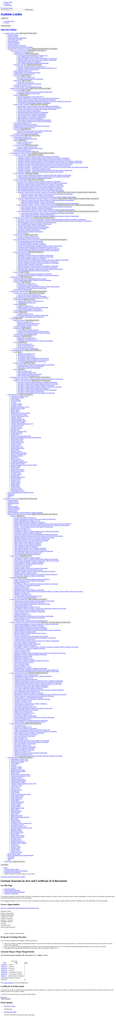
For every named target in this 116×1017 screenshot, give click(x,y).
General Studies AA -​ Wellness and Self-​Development (28, 563)
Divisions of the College (13, 854)
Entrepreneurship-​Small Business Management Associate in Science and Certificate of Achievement (44, 101)
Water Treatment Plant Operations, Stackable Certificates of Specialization (37, 211)
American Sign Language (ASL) (19, 396)
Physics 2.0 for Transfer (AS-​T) (26, 345)
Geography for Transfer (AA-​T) (22, 702)
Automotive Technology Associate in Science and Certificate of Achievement (38, 156)
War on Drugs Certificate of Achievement (25, 597)
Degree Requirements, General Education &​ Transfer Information (25, 512)
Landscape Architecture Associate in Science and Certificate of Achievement (38, 263)
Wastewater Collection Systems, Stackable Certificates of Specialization (37, 192)
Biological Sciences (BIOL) (18, 771)
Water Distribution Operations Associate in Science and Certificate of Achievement (40, 187)
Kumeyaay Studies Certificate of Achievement (30, 148)
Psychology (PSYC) (16, 474)
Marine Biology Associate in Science (27, 325)
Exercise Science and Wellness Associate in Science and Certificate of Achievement (36, 560)
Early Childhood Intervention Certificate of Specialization (33, 63)
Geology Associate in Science (22, 650)
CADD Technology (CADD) (19, 414)
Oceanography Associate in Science (23, 662)
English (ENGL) (15, 434)
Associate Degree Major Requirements (14, 892)
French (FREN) (15, 800)
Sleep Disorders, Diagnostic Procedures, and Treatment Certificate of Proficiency (36, 574)
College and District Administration (16, 38)
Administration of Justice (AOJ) (19, 759)
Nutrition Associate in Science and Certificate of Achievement (30, 568)
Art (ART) (14, 402)
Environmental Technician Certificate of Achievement (32, 244)
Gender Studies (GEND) (17, 442)
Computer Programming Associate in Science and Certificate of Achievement (35, 637)
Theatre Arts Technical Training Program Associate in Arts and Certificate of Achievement (38, 756)
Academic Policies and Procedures (16, 45)
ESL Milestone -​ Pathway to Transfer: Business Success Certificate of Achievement (36, 531)
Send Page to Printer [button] (9, 1006)
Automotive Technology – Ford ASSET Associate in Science (34, 168)
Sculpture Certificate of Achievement (24, 749)
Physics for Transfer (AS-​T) (25, 344)
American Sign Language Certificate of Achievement (32, 296)
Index (9, 497)
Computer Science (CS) (17, 425)
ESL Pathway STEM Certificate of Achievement (31, 391)
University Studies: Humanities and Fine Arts (26, 151)
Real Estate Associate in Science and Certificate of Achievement (35, 131)
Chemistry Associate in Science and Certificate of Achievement (31, 636)
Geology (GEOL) (15, 445)
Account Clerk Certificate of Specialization (29, 110)
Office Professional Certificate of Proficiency (26, 546)
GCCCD (6, 22)
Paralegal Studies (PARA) (18, 463)
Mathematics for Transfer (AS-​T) (26, 337)
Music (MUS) (14, 457)
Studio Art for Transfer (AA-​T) (22, 751)
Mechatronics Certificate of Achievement (29, 238)
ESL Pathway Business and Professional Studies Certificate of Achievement (38, 384)
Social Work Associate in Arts (26, 82)
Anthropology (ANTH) (17, 398)
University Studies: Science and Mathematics (26, 348)
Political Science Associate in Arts (23, 711)
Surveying (17, 272)
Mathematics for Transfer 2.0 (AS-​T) (24, 659)
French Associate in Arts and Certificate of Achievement (29, 610)
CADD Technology (19, 173)
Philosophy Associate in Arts (22, 593)
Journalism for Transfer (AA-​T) (22, 614)
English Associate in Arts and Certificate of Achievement (33, 307)
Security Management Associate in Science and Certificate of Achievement (34, 717)
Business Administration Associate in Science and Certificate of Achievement (38, 98)
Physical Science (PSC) (17, 832)
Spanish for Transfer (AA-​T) (25, 314)
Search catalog (4, 9)
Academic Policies (12, 511)
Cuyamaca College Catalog (11, 33)
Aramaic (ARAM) (16, 401)
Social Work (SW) (16, 478)
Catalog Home (8, 5)
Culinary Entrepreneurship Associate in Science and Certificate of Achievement (35, 731)
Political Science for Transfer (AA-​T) (24, 74)
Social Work (17, 80)
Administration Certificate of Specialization (29, 61)
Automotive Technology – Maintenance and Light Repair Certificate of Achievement (40, 172)
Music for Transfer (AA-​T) (25, 371)
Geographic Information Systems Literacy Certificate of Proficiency (32, 699)
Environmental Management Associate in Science (31, 243)
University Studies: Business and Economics (26, 134)
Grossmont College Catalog (11, 498)
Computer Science (19, 234)
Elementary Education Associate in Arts (28, 69)
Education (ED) (15, 430)
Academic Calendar (12, 36)
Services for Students (13, 44)
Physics (16, 342)
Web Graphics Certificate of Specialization (29, 367)
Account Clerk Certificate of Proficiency (25, 517)
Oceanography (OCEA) (17, 460)
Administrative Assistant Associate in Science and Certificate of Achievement (38, 106)
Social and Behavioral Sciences (19, 673)
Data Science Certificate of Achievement (25, 642)
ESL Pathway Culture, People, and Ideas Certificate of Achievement (36, 385)
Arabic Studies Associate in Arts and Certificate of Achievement (31, 298)
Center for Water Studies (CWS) (19, 416)
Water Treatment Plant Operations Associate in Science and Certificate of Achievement (41, 190)
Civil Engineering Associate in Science (28, 330)
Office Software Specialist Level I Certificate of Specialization (34, 120)
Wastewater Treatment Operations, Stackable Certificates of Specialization (37, 198)
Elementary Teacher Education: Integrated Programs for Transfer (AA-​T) (37, 68)
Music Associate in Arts (20, 737)
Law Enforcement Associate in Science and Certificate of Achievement (33, 708)
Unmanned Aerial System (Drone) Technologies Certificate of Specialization (38, 275)
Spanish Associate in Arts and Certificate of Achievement (33, 315)
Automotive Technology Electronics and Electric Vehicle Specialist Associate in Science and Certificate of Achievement (50, 161)
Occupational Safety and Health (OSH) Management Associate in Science (37, 247)
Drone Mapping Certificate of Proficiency (25, 645)
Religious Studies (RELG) (18, 477)
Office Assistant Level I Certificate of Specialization (31, 115)
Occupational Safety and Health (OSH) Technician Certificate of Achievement (39, 249)
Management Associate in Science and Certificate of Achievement (32, 126)
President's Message (12, 500)
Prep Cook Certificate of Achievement (24, 748)
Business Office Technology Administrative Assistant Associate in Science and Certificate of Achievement (42, 523)
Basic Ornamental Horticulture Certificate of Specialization (33, 270)
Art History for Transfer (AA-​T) (26, 353)
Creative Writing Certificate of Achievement (29, 309)
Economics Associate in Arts (22, 528)
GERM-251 (4, 974)
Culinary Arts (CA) (16, 786)
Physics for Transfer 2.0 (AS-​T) (22, 667)
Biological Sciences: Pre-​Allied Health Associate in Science (30, 278)
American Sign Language (21, 293)
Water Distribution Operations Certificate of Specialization (36, 208)
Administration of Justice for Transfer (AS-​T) (26, 674)
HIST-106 (3, 976)
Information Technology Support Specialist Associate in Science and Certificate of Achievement (40, 653)
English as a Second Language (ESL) (21, 436)
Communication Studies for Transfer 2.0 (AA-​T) (27, 607)
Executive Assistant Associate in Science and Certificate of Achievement (37, 109)
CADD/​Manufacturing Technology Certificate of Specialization (35, 178)
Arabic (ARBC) (15, 399)
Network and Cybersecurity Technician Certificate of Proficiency (31, 660)
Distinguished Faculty (13, 503)
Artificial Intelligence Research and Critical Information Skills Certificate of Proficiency (37, 630)
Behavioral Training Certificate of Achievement (30, 79)
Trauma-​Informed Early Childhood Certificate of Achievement (31, 720)
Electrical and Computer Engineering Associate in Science (33, 331)
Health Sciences (15, 277)
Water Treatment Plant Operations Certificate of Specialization (37, 214)
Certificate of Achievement (11, 893)
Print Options (4, 864)
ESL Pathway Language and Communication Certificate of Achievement (37, 390)
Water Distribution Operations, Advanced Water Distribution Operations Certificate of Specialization (48, 209)
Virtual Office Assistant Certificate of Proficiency (27, 554)
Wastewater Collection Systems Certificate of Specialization (37, 195)
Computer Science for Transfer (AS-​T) (28, 236)
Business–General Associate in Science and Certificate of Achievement (37, 100)
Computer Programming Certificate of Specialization (32, 225)
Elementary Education (20, 64)
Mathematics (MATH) (17, 456)
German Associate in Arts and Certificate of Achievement (29, 611)
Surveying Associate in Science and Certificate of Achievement (34, 274)
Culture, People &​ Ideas (17, 135)
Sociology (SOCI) (16, 482)
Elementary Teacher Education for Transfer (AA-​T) (31, 66)
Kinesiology (17, 282)
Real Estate (17, 129)
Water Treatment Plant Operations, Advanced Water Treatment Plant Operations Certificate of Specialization (50, 216)
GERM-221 (4, 970)
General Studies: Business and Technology (25, 124)
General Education (8, 982)
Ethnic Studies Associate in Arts (22, 71)
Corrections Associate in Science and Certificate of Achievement (31, 685)
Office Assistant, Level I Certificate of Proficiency (27, 543)
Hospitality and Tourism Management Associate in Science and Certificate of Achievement (38, 536)
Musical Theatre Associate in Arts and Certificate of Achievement (31, 740)
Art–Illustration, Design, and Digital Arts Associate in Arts (33, 360)
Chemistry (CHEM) (16, 417)
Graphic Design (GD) (17, 446)
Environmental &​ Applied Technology (21, 153)
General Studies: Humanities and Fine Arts (25, 138)
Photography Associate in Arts (22, 745)
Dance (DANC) (15, 788)
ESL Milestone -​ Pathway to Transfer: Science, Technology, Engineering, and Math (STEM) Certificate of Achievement (46, 647)
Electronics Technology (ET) (18, 431)
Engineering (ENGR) (16, 433)
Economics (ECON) (16, 428)
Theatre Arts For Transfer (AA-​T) (23, 754)
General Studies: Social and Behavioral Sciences (27, 72)
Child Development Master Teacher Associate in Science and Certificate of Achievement (38, 682)
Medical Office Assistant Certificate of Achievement (28, 542)
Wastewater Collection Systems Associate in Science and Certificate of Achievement (40, 184)
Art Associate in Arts (19, 725)
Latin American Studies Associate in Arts (25, 706)
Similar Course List (23, 233)
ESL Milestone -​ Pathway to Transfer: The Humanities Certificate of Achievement (36, 584)
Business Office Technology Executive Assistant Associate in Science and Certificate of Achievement (41, 525)
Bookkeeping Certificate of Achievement (29, 93)
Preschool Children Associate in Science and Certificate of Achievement (37, 60)
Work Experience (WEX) (18, 491)
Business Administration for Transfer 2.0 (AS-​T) (27, 520)
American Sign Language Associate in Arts (29, 294)
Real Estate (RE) (15, 475)
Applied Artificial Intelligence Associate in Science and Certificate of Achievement (36, 624)
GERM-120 (4, 964)
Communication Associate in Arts (27, 302)
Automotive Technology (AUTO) (20, 407)
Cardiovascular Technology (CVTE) (20, 776)
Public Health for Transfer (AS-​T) (23, 289)
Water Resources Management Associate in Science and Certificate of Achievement (40, 189)
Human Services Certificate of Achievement (29, 83)
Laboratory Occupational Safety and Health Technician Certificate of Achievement (40, 246)
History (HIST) (15, 449)
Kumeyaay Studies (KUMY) (18, 454)
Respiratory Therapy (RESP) (18, 843)
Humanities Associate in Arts (22, 588)
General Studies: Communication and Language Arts (28, 310)
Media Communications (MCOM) (20, 817)
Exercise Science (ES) (17, 440)
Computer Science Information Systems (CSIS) (23, 783)
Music (16, 369)
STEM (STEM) (15, 486)
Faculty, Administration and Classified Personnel (20, 492)
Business (16, 95)
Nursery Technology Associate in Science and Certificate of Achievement (37, 267)
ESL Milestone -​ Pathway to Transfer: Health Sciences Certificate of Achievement (36, 559)
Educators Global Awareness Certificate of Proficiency (28, 693)
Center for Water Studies (20, 180)
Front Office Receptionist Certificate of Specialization (32, 114)
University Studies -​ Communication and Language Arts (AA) (31, 620)
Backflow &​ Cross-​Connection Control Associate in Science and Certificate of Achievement (42, 183)
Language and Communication (19, 291)
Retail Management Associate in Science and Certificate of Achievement (33, 551)
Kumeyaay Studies (19, 145)
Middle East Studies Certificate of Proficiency (26, 710)
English (16, 304)
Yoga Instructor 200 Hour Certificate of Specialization (32, 288)
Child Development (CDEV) (18, 420)
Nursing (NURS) (15, 820)
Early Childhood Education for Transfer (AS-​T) (30, 57)
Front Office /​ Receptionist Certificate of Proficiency (28, 533)
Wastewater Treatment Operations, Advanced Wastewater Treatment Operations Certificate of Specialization (50, 203)
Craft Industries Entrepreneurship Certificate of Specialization (34, 103)
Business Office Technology (21, 104)
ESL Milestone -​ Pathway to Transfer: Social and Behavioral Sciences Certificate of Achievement (40, 694)
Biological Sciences (19, 320)
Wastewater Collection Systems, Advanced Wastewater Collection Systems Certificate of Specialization (48, 197)
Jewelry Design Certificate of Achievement (25, 734)
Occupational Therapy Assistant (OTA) (21, 823)
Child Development (19, 54)
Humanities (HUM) (16, 451)
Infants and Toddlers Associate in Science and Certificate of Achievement (37, 58)
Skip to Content (8, 2)
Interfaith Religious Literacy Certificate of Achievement (29, 590)
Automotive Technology (20, 155)
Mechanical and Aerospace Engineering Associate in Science (34, 333)
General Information (12, 41)
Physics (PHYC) (15, 468)
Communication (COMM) (18, 422)
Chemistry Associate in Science (22, 326)
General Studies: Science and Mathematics (25, 334)
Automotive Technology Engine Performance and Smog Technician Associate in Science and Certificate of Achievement (50, 162)
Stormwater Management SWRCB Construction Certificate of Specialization (38, 250)
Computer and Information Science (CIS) (22, 423)
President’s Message (12, 35)
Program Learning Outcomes (12, 890)
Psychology (17, 75)
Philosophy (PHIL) (16, 466)
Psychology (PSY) (16, 472)
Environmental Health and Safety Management (26, 239)
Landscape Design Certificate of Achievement (30, 264)
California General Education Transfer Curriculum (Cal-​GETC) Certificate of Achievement (38, 379)
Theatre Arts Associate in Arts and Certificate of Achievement (30, 753)
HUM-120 (5, 977)
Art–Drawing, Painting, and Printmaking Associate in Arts (33, 358)
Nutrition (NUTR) (16, 459)
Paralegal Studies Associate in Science (24, 127)
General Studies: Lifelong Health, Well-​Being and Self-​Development (32, 280)
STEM (13, 318)
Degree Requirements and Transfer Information (20, 47)
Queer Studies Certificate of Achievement (25, 716)
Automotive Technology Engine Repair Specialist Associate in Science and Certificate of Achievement (45, 164)
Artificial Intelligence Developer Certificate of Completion (29, 627)
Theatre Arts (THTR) (16, 489)
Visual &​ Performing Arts (18, 350)
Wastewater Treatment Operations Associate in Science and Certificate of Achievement (41, 186)
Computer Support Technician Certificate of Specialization (33, 227)
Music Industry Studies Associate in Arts (28, 375)
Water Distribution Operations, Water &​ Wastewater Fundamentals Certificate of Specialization (46, 206)
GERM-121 (4, 966)
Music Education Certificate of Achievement (29, 374)
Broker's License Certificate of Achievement (29, 132)
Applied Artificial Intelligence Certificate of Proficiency (29, 625)
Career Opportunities (9, 889)
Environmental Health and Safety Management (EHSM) (26, 437)
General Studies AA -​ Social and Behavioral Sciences (28, 697)
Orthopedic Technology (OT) (19, 826)
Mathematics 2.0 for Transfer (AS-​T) (27, 339)
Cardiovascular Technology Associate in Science (27, 557)
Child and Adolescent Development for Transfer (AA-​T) (33, 55)
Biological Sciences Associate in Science (28, 323)
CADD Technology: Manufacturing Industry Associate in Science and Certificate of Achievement (44, 176)
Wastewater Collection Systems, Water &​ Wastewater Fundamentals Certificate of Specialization (47, 194)
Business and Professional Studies (20, 88)
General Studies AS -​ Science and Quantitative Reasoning (29, 648)
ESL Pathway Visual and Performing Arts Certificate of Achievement (36, 393)
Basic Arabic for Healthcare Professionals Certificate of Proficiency (32, 604)
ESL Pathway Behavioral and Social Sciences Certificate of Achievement (37, 382)
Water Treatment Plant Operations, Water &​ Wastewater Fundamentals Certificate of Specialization (47, 213)
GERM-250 (4, 972)
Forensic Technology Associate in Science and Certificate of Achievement (34, 696)
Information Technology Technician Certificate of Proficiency (30, 654)
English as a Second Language (22, 380)
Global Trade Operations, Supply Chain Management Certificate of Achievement (36, 534)
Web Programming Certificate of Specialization (30, 231)
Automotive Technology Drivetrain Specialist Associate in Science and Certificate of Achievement (44, 159)
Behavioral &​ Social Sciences (19, 50)
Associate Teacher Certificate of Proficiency (26, 679)
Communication (18, 299)
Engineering (17, 328)
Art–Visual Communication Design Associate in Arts (32, 361)
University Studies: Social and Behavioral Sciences (28, 87)
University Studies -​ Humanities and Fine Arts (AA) (28, 596)
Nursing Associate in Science (22, 566)
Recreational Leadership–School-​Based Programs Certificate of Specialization (38, 286)
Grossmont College (9, 21)
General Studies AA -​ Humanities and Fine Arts (27, 585)
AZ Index (6, 3)
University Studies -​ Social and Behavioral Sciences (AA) (29, 722)
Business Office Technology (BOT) (20, 413)
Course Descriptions (12, 394)
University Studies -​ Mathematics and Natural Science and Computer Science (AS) (36, 670)
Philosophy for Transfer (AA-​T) (22, 150)
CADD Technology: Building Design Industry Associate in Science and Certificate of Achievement (44, 175)
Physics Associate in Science (25, 347)
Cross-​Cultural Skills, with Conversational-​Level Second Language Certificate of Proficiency (39, 690)
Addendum (10, 495)
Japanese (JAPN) (15, 812)
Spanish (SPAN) (15, 483)
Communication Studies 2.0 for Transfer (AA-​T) (31, 301)
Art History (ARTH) (16, 404)
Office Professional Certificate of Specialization (30, 118)
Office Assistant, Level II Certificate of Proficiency (27, 545)
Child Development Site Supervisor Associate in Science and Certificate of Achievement (38, 684)
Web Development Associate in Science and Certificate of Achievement (37, 222)
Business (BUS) (15, 411)
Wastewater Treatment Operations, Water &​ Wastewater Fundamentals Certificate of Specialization (47, 200)
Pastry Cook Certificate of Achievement (25, 743)
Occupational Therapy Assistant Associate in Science (28, 570)
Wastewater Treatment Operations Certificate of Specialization (37, 202)
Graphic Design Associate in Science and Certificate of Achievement (36, 364)
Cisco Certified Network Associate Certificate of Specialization (34, 224)
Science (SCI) (14, 844)
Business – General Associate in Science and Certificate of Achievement (33, 527)
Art (15, 352)
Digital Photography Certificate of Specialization (31, 366)
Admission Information (13, 42)
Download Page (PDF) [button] (10, 1012)
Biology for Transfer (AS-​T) (25, 322)
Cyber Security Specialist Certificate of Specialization (32, 228)
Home (5, 867)
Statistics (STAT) (15, 485)
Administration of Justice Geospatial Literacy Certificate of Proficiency (33, 676)
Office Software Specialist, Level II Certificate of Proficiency (30, 549)
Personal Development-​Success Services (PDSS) (24, 465)
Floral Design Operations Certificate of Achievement (32, 258)
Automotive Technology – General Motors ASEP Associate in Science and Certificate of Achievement (45, 170)
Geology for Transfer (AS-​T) (22, 651)
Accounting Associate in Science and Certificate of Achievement (35, 92)
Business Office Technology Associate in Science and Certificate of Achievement (39, 107)
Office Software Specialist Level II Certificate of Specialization (34, 121)
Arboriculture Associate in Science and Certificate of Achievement (35, 255)
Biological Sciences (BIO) (18, 408)
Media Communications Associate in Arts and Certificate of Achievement (33, 616)
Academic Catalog (11, 13)
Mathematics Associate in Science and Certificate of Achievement (35, 341)
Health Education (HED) (17, 448)
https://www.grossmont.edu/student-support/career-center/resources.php (20, 908)
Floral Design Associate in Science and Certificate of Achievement (35, 257)
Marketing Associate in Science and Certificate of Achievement (31, 540)
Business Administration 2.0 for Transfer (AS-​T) (31, 96)
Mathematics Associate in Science (23, 656)
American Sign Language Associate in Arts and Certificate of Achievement (34, 601)
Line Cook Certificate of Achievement (24, 736)
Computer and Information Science (23, 217)
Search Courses (8, 861)
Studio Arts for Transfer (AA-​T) (26, 355)
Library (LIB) (14, 814)
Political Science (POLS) (17, 469)
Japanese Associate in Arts (21, 613)
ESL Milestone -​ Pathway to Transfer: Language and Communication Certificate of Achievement (40, 608)
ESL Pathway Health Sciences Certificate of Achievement (33, 388)
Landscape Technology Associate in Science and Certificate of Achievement (38, 266)
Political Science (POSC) (17, 471)
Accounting (17, 90)
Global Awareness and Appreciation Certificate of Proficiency (30, 703)
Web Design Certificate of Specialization (28, 230)
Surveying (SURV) (16, 488)
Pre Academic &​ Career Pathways (20, 377)
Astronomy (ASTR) (16, 405)
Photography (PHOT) (17, 831)
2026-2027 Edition (8, 29)
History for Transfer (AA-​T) (25, 142)
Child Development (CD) (18, 419)
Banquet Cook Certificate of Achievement (25, 728)
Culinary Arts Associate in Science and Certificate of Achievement (32, 730)
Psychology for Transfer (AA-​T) (26, 77)
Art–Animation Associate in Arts (26, 357)
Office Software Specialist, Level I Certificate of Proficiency (30, 548)
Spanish (16, 312)
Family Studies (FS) (16, 799)
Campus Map (11, 494)
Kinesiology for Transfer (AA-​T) (26, 283)
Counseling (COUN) (16, 427)
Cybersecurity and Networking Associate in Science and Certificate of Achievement (36, 641)
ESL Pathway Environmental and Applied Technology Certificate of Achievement (40, 387)
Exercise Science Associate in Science (28, 285)
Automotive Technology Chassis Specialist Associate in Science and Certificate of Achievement (43, 158)
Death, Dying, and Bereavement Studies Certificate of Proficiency (32, 579)
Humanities (14, 577)
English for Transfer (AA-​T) (25, 306)
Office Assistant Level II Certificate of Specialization (32, 117)
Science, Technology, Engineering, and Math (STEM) (25, 622)
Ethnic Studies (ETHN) (17, 439)
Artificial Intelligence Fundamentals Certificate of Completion (30, 628)
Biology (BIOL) (15, 410)
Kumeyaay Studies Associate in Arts (27, 147)
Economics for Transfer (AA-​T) (22, 123)
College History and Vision (14, 39)
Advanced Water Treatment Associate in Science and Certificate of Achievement (39, 181)
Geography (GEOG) (16, 443)
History (16, 140)
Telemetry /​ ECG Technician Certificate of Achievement (29, 576)
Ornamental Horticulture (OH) (19, 462)
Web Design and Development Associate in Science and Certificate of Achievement (36, 671)
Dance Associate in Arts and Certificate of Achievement (29, 733)
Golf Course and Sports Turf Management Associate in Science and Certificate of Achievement (43, 260)
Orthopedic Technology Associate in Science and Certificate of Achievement (34, 571)
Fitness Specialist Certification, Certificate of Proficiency (29, 562)
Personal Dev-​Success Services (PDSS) (21, 828)
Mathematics (17, 336)
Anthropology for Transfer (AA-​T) (23, 52)
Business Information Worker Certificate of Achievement (33, 112)
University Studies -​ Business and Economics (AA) (28, 553)
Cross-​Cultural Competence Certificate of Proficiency (28, 688)
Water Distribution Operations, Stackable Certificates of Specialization (36, 205)
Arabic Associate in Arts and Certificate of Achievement (29, 602)
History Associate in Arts (24, 143)
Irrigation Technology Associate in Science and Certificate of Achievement (38, 261)
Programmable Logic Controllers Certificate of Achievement (30, 668)
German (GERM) (15, 806)
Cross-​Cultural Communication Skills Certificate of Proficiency (31, 687)
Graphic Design (18, 363)
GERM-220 (4, 968)
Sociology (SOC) (15, 480)
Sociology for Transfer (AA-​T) (22, 85)
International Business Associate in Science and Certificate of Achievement (34, 537)
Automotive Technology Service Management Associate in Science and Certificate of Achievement (44, 165)
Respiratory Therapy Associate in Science (25, 573)
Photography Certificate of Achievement (25, 746)
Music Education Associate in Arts (27, 372)
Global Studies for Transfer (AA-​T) (23, 705)
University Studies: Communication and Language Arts (29, 317)
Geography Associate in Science (23, 700)
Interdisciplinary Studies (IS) (18, 452)
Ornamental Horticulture (20, 252)
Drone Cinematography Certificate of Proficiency (27, 644)
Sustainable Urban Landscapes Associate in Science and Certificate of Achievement (40, 269)
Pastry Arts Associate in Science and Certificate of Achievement (31, 742)
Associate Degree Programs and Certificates (19, 48)
